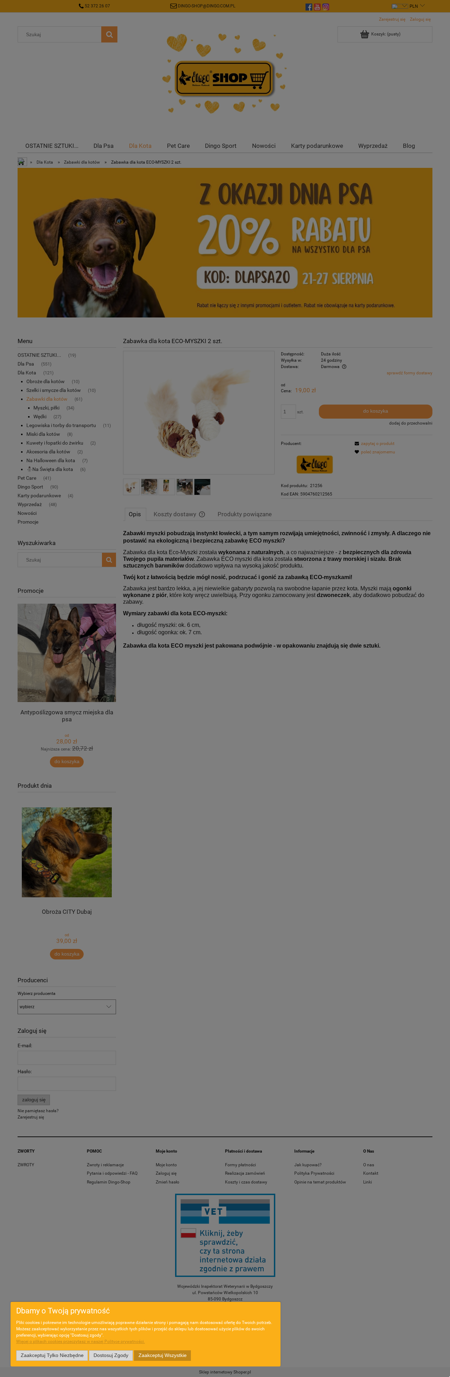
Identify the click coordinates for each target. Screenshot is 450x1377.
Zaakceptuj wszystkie (163, 1355)
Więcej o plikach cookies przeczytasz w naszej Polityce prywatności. (80, 1341)
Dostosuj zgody (111, 1355)
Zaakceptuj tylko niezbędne (52, 1355)
